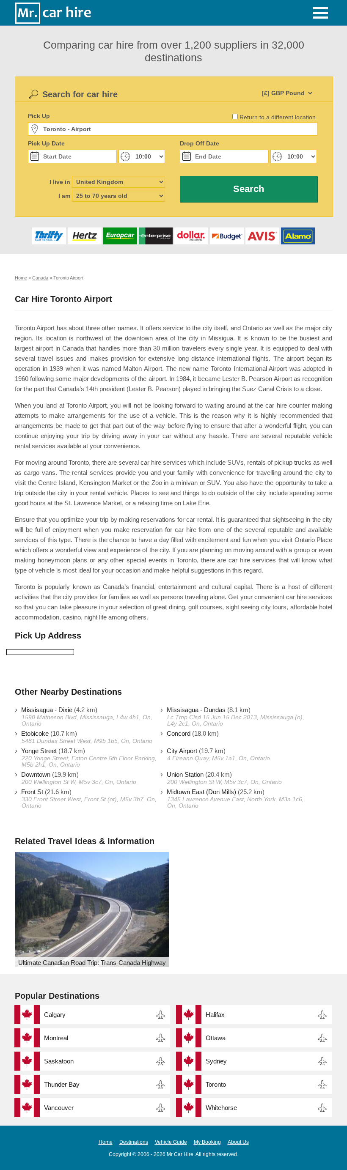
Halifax (215, 1014)
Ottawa (216, 1037)
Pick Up (39, 115)
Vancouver (59, 1107)
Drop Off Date (199, 143)
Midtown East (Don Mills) (201, 791)
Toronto (216, 1084)
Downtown (35, 774)
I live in (60, 181)
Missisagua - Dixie (46, 709)
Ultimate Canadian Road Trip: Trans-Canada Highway (92, 962)
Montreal (56, 1037)
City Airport (182, 750)
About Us (238, 1142)
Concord (178, 733)
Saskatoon (59, 1061)
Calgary (55, 1014)
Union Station (185, 774)
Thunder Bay (62, 1084)
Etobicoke (35, 733)
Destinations (133, 1142)
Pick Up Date (46, 143)
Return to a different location (278, 117)
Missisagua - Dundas (196, 709)
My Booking (207, 1142)
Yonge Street (39, 750)
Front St (32, 791)
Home (106, 1142)
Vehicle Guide (171, 1142)
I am (64, 195)
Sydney (216, 1061)
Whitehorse (221, 1107)
